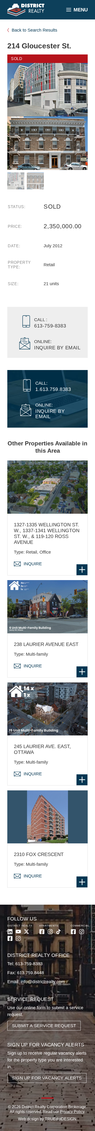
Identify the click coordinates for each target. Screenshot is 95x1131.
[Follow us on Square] (10, 938)
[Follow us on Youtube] (18, 931)
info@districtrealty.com (43, 981)
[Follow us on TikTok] (58, 931)
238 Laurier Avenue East (46, 644)
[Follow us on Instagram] (18, 938)
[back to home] (25, 10)
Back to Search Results (34, 30)
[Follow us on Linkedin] (10, 931)
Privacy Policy (72, 1112)
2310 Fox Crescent (39, 854)
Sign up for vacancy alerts (47, 1078)
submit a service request (44, 1025)
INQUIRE (33, 563)
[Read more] (81, 569)
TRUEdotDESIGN (60, 1119)
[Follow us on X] (26, 931)
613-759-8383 (29, 963)
